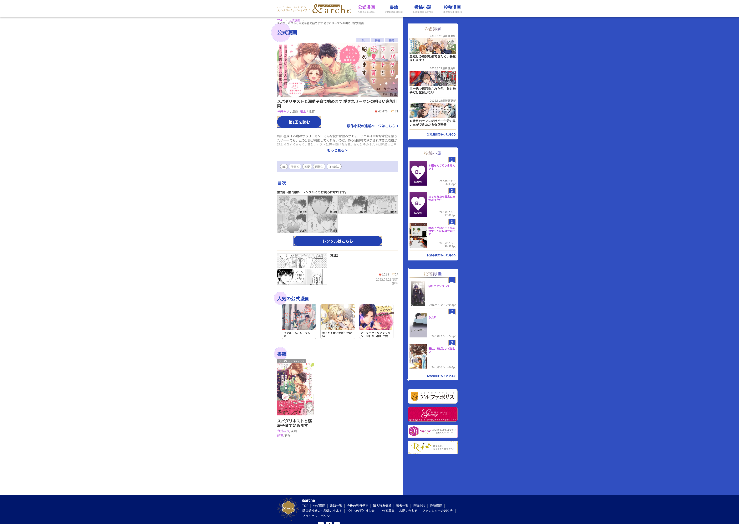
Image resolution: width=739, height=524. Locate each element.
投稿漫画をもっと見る (440, 375)
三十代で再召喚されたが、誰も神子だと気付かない (433, 90)
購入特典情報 (382, 505)
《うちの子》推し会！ (362, 510)
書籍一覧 (336, 505)
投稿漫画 (436, 505)
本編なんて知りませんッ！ (441, 167)
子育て (295, 166)
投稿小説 (419, 505)
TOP (305, 505)
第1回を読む (299, 122)
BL (284, 166)
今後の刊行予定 (357, 505)
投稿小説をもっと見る (440, 255)
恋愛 (307, 166)
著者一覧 (402, 505)
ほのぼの (334, 166)
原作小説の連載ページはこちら (371, 126)
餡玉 (303, 111)
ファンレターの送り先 (437, 510)
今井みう (283, 111)
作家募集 (388, 510)
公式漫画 (319, 505)
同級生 (319, 166)
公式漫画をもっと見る (440, 134)
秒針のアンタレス (439, 286)
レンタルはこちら (337, 241)
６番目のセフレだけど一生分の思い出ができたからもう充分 (433, 122)
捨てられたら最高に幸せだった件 (441, 198)
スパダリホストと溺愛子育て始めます (294, 423)
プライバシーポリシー (317, 515)
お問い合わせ (408, 510)
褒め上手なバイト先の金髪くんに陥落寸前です (441, 231)
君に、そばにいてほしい (441, 350)
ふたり (432, 317)
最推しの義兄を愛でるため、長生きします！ (433, 58)
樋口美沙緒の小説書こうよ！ (322, 510)
